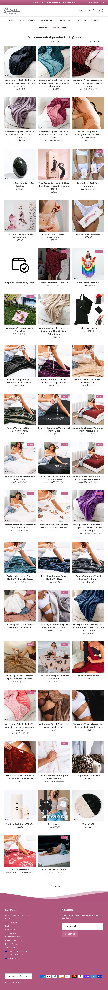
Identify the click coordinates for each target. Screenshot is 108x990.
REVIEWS (95, 20)
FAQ (7, 926)
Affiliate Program (12, 922)
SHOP (11, 20)
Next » (57, 886)
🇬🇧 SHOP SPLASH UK (14, 955)
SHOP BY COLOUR (27, 20)
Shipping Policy (11, 933)
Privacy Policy (11, 944)
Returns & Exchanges (14, 940)
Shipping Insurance (13, 937)
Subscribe (70, 934)
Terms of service (12, 948)
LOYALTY (43, 27)
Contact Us (10, 930)
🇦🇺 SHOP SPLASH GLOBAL (16, 951)
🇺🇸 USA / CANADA (61, 27)
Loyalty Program (12, 919)
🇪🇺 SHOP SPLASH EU (14, 958)
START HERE (64, 20)
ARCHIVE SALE (46, 20)
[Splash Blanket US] (12, 10)
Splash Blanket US (16, 982)
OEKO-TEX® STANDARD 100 (17, 915)
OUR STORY (80, 20)
